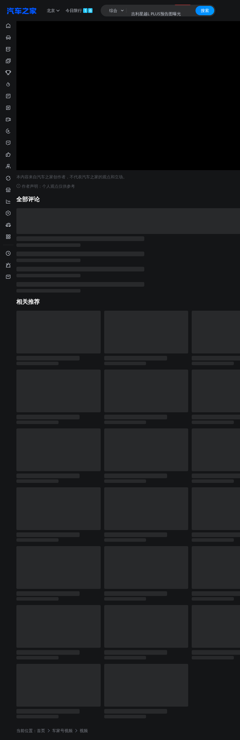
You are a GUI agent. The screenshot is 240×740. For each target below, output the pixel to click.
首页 (41, 730)
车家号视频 (62, 730)
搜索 (205, 10)
